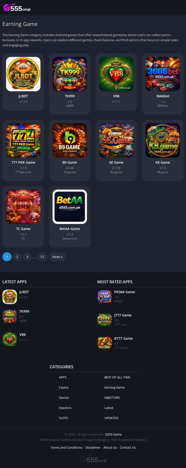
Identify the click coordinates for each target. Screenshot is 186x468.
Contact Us (128, 447)
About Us (110, 447)
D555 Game (113, 434)
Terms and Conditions (66, 447)
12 (42, 256)
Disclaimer (92, 447)
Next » (57, 256)
